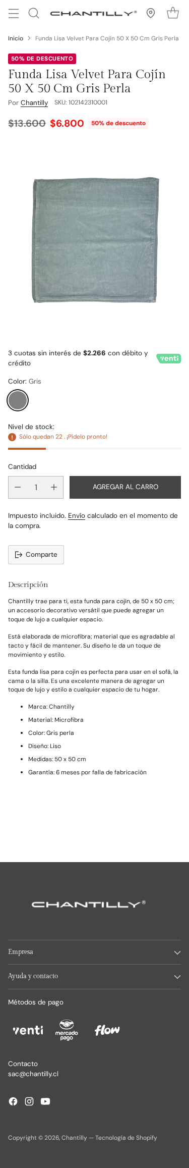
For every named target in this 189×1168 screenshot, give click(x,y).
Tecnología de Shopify (126, 1138)
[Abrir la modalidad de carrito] (172, 13)
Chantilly (34, 102)
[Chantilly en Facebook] (13, 1102)
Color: (24, 381)
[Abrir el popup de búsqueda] (33, 13)
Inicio (15, 38)
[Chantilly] (92, 13)
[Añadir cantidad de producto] (54, 487)
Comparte (41, 554)
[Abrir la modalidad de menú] (13, 13)
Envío (76, 515)
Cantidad (22, 466)
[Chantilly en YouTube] (45, 1102)
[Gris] (17, 400)
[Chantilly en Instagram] (29, 1102)
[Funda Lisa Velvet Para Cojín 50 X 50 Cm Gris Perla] (94, 237)
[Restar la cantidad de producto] (18, 487)
